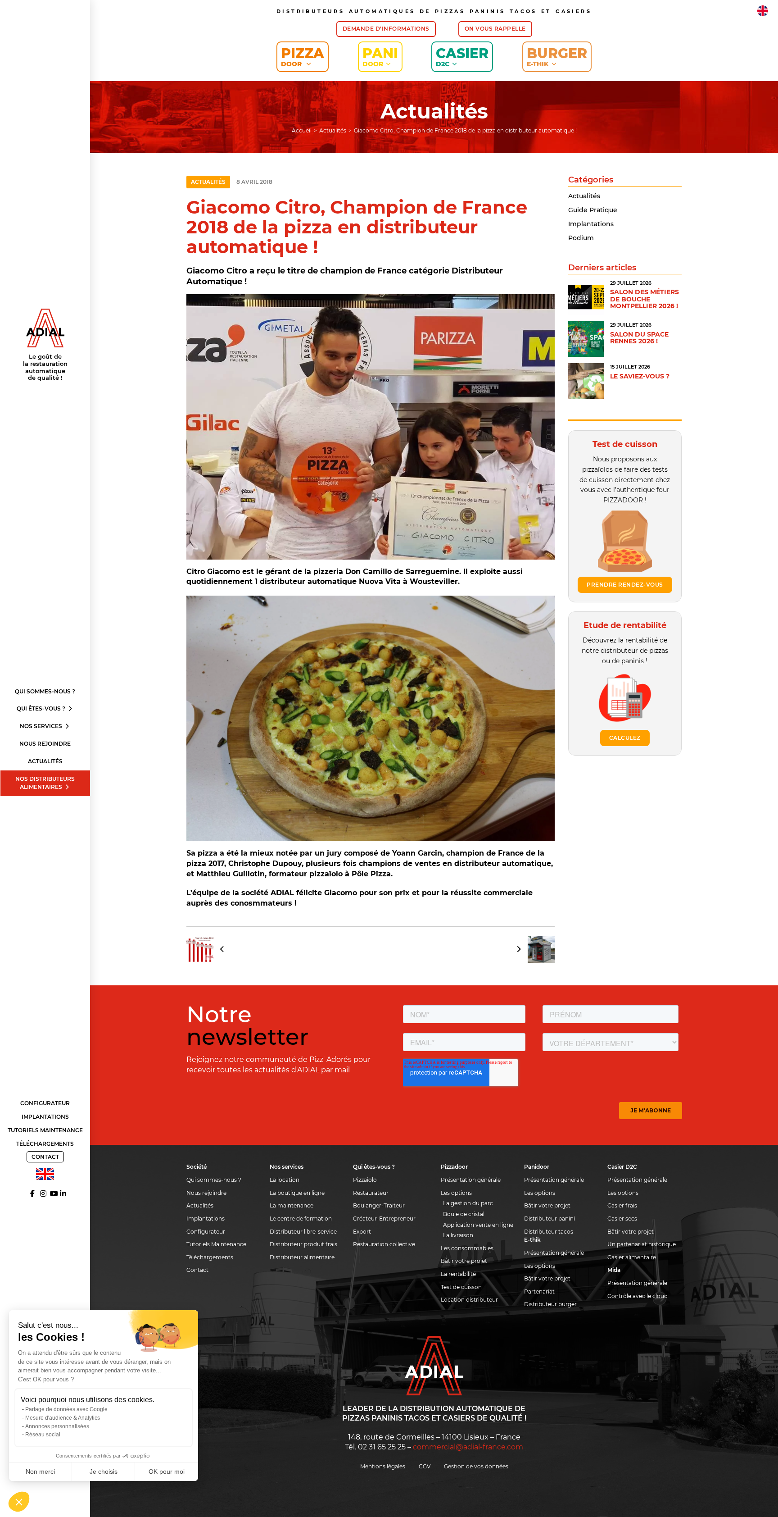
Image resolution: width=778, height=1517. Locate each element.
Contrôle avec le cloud (637, 1296)
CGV (424, 1466)
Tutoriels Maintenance (45, 1130)
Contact (45, 1156)
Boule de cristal (463, 1214)
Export (362, 1231)
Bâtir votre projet (464, 1260)
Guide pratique (592, 210)
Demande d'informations (386, 28)
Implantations (45, 1116)
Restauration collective (384, 1244)
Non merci (40, 1471)
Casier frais (622, 1205)
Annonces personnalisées (57, 1426)
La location (284, 1179)
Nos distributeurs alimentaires (45, 783)
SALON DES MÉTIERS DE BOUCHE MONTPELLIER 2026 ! (644, 299)
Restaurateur (371, 1192)
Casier (462, 56)
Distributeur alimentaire (302, 1257)
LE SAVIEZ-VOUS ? (639, 376)
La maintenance (291, 1205)
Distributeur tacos (548, 1231)
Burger (557, 56)
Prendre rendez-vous (625, 584)
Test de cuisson (461, 1287)
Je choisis (104, 1471)
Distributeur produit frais (303, 1244)
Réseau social (42, 1434)
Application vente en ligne (478, 1224)
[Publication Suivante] (533, 949)
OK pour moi (167, 1471)
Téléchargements (45, 1143)
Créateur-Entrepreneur (384, 1218)
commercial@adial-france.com (468, 1447)
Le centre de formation (301, 1218)
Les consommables (467, 1248)
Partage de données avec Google (66, 1409)
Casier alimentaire (631, 1257)
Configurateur (45, 1103)
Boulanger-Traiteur (379, 1205)
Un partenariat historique (641, 1244)
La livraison (458, 1235)
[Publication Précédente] (208, 949)
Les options (456, 1192)
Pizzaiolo (365, 1179)
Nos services (41, 726)
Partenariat (539, 1291)
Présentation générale (471, 1179)
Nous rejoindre (45, 743)
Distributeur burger (550, 1304)
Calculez (625, 737)
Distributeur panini (549, 1218)
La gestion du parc (468, 1203)
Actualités (45, 761)
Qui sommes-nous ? (45, 691)
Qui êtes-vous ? (42, 708)
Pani (380, 56)
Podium (581, 238)
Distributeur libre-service (303, 1231)
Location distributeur (469, 1299)
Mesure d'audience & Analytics (62, 1418)
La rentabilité (458, 1274)
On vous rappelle (495, 28)
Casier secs (622, 1218)
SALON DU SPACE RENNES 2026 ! (639, 337)
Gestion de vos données (476, 1466)
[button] (19, 1501)
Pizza (302, 56)
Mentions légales (382, 1466)
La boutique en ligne (297, 1192)
